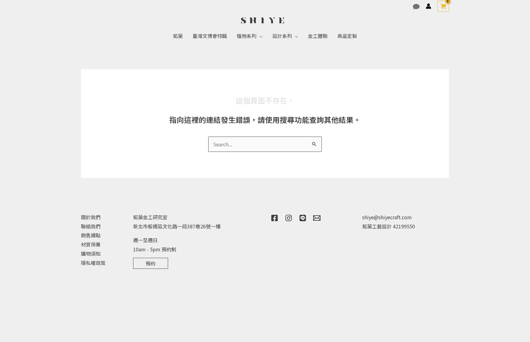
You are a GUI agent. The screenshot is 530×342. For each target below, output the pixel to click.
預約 (151, 263)
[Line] (303, 218)
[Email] (317, 218)
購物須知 (91, 253)
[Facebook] (274, 218)
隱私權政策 (93, 262)
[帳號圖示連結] (428, 6)
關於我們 (91, 217)
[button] (259, 35)
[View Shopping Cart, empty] (443, 6)
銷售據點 (91, 235)
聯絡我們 (91, 226)
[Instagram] (288, 218)
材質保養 (91, 244)
